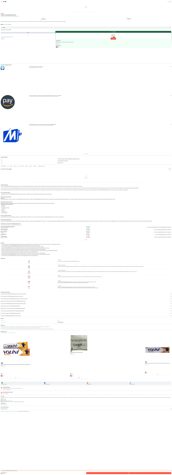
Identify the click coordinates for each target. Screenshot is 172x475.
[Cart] (170, 2)
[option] (4, 166)
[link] (4, 1)
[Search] (168, 2)
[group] (86, 6)
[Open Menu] (2, 2)
